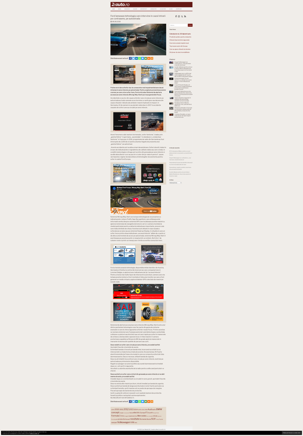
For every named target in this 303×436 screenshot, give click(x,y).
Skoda (149, 419)
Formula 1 (115, 415)
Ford (158, 412)
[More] (151, 58)
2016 (143, 409)
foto (122, 416)
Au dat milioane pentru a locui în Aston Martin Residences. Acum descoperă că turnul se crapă (180, 174)
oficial (155, 416)
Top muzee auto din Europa (178, 46)
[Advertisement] (181, 132)
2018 (145, 409)
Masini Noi (127, 9)
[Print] (148, 58)
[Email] (145, 58)
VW (132, 422)
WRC (135, 422)
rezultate (134, 419)
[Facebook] (130, 58)
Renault (127, 419)
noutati (151, 416)
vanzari (114, 422)
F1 (147, 412)
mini (148, 416)
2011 (121, 409)
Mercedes (141, 416)
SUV (153, 419)
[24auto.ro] (120, 6)
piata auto (159, 416)
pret (116, 419)
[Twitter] (133, 58)
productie (121, 419)
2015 (139, 409)
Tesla (157, 419)
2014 (136, 409)
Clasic (171, 9)
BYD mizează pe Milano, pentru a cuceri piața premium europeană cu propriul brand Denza (180, 153)
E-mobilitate (153, 9)
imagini (126, 416)
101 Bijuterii (163, 9)
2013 (131, 409)
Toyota (161, 419)
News (119, 9)
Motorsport (143, 9)
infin (164, 429)
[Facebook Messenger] (142, 58)
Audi (150, 409)
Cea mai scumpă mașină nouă (179, 43)
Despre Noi (179, 9)
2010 (117, 409)
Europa (142, 413)
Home (113, 9)
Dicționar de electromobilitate (179, 52)
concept (115, 412)
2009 (112, 409)
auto (154, 409)
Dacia (131, 413)
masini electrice (133, 416)
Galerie (135, 9)
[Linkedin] (136, 58)
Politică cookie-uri (34, 433)
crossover (126, 412)
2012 (126, 409)
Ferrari (154, 412)
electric (136, 412)
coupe (121, 413)
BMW (159, 409)
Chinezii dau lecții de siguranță (179, 40)
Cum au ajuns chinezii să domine (179, 49)
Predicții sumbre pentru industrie (180, 37)
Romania (143, 419)
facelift (150, 413)
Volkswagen (123, 422)
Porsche (113, 419)
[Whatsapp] (139, 58)
